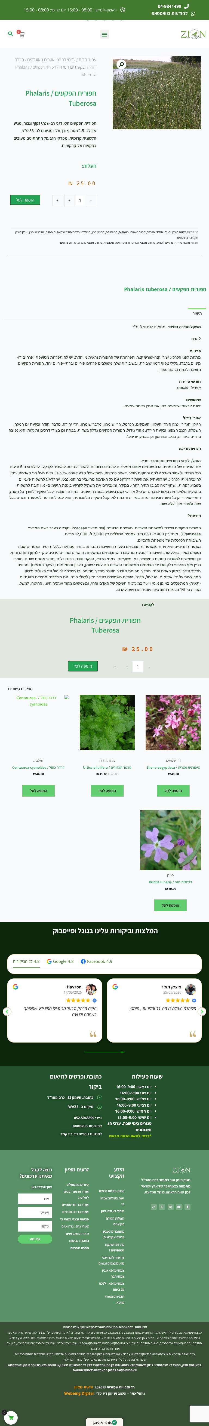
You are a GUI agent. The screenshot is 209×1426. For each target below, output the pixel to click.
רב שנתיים (183, 237)
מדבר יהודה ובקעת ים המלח (63, 232)
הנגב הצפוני (137, 232)
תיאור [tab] (197, 313)
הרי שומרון (98, 232)
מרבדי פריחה (182, 242)
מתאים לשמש (165, 242)
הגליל (159, 232)
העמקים (124, 232)
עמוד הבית (87, 60)
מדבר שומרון (36, 232)
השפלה (85, 232)
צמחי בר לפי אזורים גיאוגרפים (51, 60)
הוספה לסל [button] (173, 790)
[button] (104, 34)
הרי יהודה (111, 232)
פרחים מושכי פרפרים (90, 242)
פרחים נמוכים (68, 242)
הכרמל (151, 232)
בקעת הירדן (179, 232)
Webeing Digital (79, 1393)
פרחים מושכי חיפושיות (117, 242)
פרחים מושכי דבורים (143, 242)
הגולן (168, 232)
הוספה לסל (25, 200)
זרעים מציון (83, 1387)
